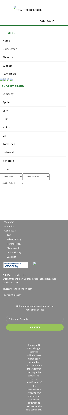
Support (7, 65)
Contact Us (10, 230)
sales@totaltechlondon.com (17, 288)
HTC (5, 119)
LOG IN (42, 21)
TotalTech (9, 144)
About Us (8, 57)
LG (4, 135)
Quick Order (10, 49)
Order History (14, 252)
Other (6, 169)
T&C (9, 235)
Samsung (8, 94)
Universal (8, 152)
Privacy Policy (14, 239)
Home (6, 40)
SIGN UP (50, 21)
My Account (13, 248)
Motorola (8, 160)
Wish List (11, 256)
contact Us (9, 74)
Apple (6, 102)
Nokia (6, 127)
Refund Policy (14, 243)
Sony (5, 110)
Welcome (9, 221)
